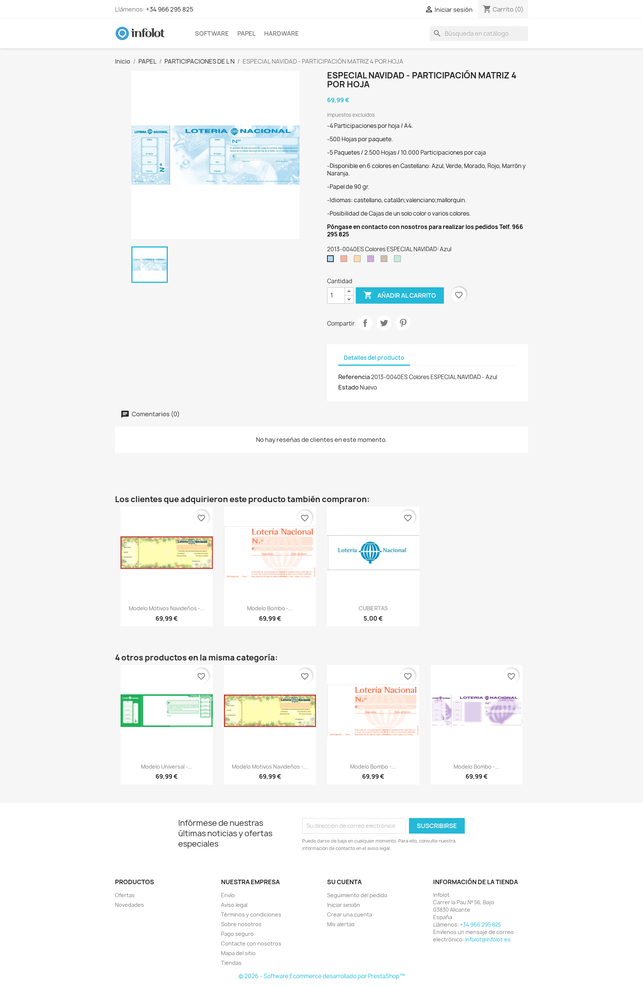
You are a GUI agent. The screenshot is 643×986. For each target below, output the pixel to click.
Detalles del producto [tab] (374, 358)
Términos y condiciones (251, 914)
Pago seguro (237, 933)
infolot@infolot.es (488, 939)
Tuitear (384, 323)
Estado (348, 387)
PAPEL (246, 33)
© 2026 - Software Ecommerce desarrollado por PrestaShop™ (322, 976)
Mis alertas (341, 924)
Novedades (129, 904)
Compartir (365, 323)
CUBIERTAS (373, 608)
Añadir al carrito (400, 295)
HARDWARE (281, 33)
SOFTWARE (212, 33)
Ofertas (125, 895)
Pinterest (403, 323)
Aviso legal (234, 904)
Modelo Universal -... (166, 766)
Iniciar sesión (343, 904)
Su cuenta (344, 882)
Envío (228, 895)
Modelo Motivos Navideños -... (167, 608)
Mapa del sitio (238, 953)
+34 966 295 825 (169, 9)
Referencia (354, 377)
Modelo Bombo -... (270, 608)
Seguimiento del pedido (357, 895)
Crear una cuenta (349, 914)
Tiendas (231, 962)
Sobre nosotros (241, 924)
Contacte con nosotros (251, 943)
